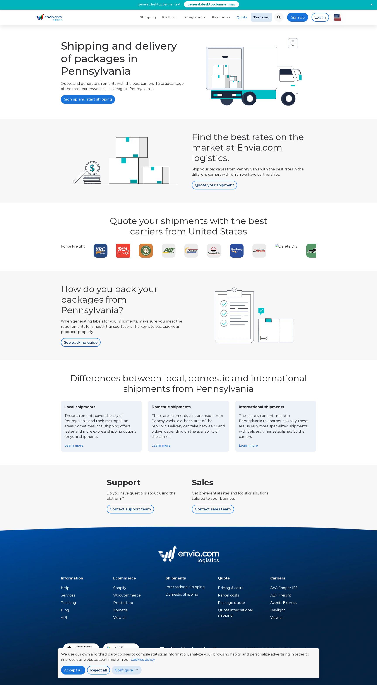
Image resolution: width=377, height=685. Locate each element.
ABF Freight (280, 595)
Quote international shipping (235, 612)
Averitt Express (283, 603)
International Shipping (185, 587)
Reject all (98, 670)
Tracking (261, 17)
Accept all (73, 670)
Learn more (73, 445)
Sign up (298, 17)
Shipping (148, 17)
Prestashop (123, 603)
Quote (242, 17)
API (64, 618)
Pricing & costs (230, 588)
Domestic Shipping (182, 594)
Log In (320, 17)
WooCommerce (127, 595)
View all (120, 618)
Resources (221, 17)
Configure (124, 670)
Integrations (195, 17)
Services (68, 595)
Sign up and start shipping (88, 99)
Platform (170, 17)
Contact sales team (213, 509)
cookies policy (143, 659)
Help (65, 588)
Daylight (277, 610)
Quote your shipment (214, 185)
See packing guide (81, 342)
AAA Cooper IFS (284, 588)
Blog (65, 610)
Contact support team (130, 509)
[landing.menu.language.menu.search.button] (279, 17)
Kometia (120, 610)
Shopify (119, 588)
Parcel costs (228, 595)
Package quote (231, 603)
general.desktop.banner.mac (211, 4)
